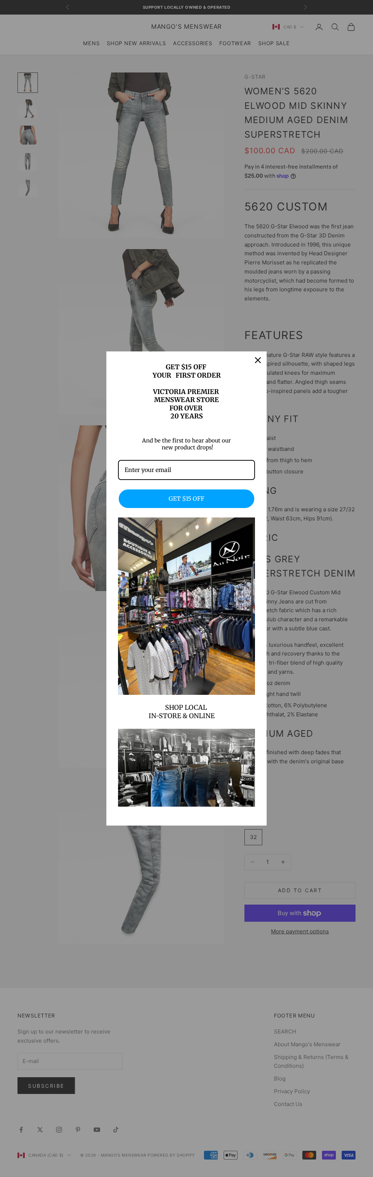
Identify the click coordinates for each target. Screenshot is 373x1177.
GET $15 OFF (186, 498)
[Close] (258, 360)
